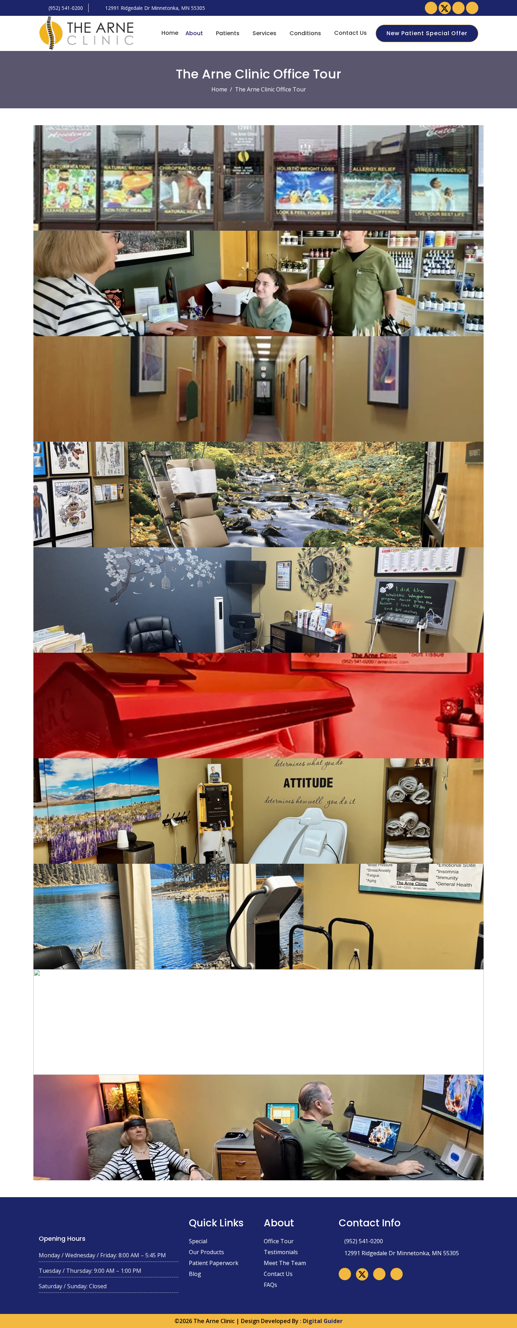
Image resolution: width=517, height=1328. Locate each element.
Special (198, 1241)
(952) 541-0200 (65, 8)
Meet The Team (285, 1263)
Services (264, 33)
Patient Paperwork (213, 1263)
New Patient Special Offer (427, 33)
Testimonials (281, 1252)
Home (169, 33)
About (194, 33)
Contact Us (350, 33)
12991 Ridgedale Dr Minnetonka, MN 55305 (154, 8)
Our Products (206, 1252)
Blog (195, 1274)
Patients (228, 33)
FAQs (270, 1285)
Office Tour (279, 1241)
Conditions (305, 33)
